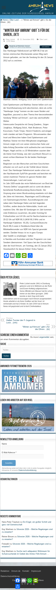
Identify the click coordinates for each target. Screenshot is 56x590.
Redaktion (5, 571)
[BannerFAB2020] (28, 263)
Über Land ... (15, 20)
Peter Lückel (10, 39)
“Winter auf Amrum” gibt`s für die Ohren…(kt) (36, 327)
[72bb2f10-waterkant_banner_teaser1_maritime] (28, 46)
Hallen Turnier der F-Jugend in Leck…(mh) (20, 320)
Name (4, 444)
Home (5, 20)
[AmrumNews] (28, 7)
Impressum (36, 571)
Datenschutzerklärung (27, 470)
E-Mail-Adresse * (9, 452)
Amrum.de (15, 571)
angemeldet (44, 337)
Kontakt (25, 571)
